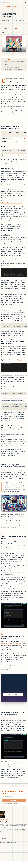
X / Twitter (23, 829)
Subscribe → (14, 800)
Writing (3, 6)
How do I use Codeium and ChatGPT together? (13, 69)
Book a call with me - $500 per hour (13, 694)
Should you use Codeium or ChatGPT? (12, 67)
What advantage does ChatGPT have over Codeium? (12, 64)
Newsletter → (3, 829)
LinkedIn (3, 831)
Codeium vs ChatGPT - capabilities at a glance (13, 61)
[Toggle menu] (25, 2)
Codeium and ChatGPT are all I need (11, 643)
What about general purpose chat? (11, 66)
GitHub (16, 829)
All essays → (10, 829)
